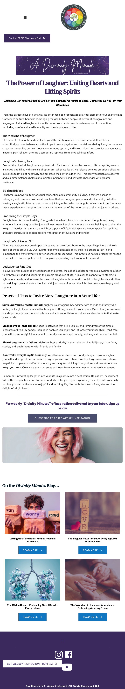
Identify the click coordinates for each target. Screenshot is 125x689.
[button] (25, 17)
